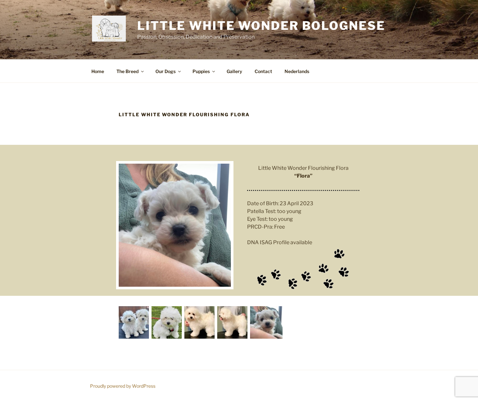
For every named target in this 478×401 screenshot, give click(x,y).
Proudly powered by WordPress (122, 386)
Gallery (234, 71)
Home (97, 71)
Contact (263, 71)
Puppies (201, 71)
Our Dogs (165, 71)
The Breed (127, 71)
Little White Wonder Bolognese (261, 26)
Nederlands (297, 71)
